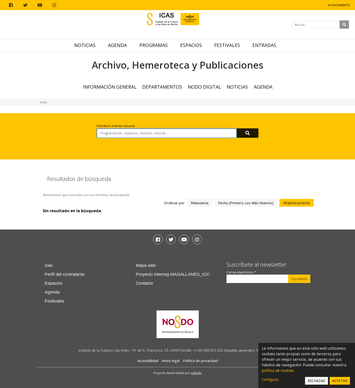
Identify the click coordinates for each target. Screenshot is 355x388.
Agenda (117, 45)
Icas (49, 265)
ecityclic (196, 373)
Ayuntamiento (339, 5)
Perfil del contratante (65, 274)
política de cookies (278, 370)
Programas (153, 45)
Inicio (43, 102)
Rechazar (316, 380)
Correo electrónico (241, 272)
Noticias (85, 45)
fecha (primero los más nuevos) (245, 202)
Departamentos (162, 87)
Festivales (227, 45)
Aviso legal (170, 360)
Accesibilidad (147, 360)
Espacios (191, 45)
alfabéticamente (296, 202)
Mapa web (146, 265)
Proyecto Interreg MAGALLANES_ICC (173, 274)
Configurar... (271, 379)
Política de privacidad (200, 360)
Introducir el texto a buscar (116, 126)
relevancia (199, 202)
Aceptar (339, 380)
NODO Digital (204, 87)
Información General (109, 87)
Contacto (144, 283)
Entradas (264, 45)
